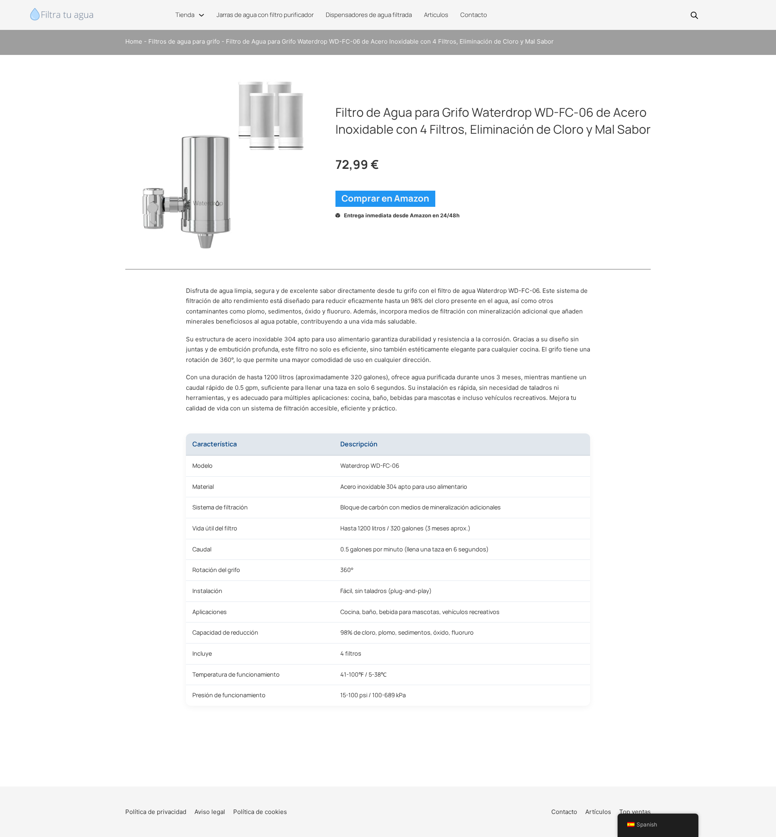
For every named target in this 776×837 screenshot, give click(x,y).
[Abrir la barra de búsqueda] (694, 15)
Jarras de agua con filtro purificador (265, 15)
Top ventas (635, 812)
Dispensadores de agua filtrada (369, 15)
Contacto (473, 15)
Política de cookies (260, 812)
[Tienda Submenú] (201, 15)
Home (133, 41)
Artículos (598, 812)
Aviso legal (209, 812)
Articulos (436, 15)
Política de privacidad (155, 812)
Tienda (184, 15)
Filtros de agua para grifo (184, 41)
